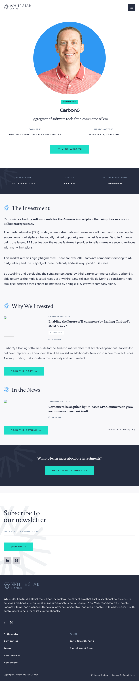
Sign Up (17, 547)
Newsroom (11, 663)
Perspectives (12, 655)
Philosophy (11, 634)
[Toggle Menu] (131, 7)
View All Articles (121, 430)
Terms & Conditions (123, 675)
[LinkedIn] (7, 560)
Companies (11, 641)
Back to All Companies (69, 470)
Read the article (24, 430)
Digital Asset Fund (82, 648)
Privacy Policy (99, 675)
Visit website (72, 149)
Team (7, 648)
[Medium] (16, 560)
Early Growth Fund (82, 641)
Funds (73, 634)
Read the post (22, 371)
